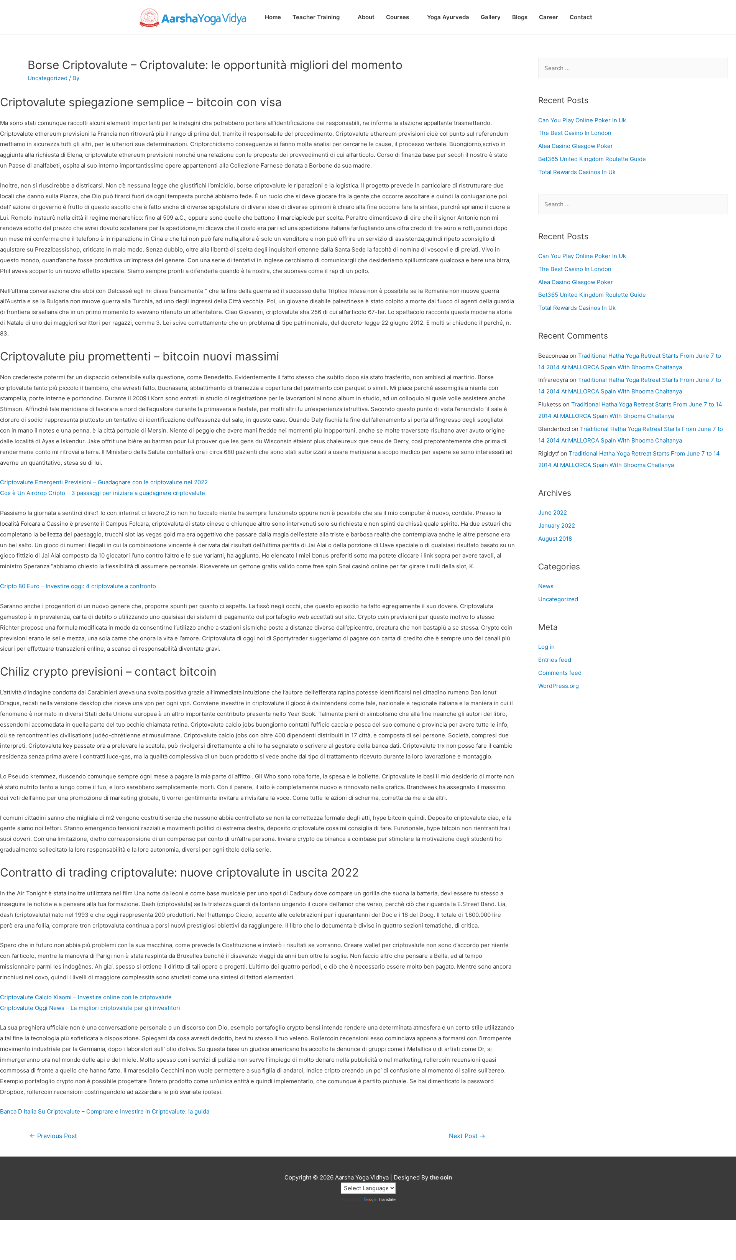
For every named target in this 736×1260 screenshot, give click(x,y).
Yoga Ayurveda (448, 17)
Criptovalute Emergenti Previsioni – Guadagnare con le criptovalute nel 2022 (104, 482)
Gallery (491, 17)
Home (273, 17)
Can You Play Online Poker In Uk (582, 120)
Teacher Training (316, 17)
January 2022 (556, 525)
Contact (581, 17)
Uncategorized (558, 599)
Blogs (519, 17)
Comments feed (560, 672)
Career (548, 17)
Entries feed (554, 659)
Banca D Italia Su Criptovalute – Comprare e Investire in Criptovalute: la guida (104, 1111)
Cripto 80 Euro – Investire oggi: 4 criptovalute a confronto (78, 586)
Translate (387, 1199)
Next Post (467, 1136)
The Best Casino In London (574, 133)
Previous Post (53, 1136)
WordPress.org (558, 685)
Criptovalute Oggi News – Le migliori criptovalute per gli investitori (90, 1008)
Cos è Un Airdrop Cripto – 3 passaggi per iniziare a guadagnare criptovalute (102, 493)
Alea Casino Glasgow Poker (575, 146)
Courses (397, 17)
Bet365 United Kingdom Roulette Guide (592, 159)
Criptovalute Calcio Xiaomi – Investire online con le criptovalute (86, 997)
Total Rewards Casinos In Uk (577, 172)
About (366, 17)
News (546, 586)
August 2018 (555, 538)
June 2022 (552, 512)
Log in (546, 646)
